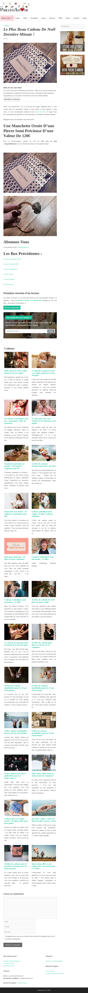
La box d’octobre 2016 (11, 264)
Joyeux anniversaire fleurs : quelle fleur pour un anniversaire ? (15, 775)
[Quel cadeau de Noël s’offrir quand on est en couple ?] (16, 367)
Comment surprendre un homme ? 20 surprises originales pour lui (14, 466)
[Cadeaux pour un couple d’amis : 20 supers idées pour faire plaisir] (16, 815)
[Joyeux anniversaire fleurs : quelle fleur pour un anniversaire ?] (16, 769)
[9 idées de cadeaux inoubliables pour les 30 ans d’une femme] (44, 727)
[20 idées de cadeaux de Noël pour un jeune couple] (44, 596)
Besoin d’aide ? (6, 18)
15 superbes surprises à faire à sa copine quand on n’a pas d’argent (43, 373)
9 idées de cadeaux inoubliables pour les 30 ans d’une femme (43, 733)
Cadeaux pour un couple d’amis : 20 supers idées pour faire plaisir (16, 821)
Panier (85, 18)
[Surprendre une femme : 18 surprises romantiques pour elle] (16, 507)
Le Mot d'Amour (22, 983)
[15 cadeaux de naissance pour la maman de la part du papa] (16, 639)
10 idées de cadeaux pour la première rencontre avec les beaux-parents (15, 866)
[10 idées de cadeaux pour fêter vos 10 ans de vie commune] (44, 639)
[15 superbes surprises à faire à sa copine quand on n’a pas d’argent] (44, 367)
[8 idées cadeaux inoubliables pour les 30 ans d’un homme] (16, 727)
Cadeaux (6, 25)
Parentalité (34, 18)
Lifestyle (76, 18)
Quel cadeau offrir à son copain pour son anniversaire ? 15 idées (43, 866)
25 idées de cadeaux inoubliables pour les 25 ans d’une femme (43, 688)
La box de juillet (8, 279)
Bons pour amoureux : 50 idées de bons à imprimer (14, 558)
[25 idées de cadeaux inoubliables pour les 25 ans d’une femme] (44, 681)
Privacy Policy (50, 971)
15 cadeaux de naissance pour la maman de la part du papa (16, 644)
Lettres (43, 18)
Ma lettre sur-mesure (12, 99)
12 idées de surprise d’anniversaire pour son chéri (44, 465)
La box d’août (8, 274)
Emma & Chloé (40, 112)
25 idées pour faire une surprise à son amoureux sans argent (44, 421)
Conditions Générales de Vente (55, 973)
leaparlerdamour (23, 247)
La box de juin (8, 284)
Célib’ (25, 18)
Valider (51, 331)
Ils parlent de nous (9, 966)
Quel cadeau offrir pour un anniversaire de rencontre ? (43, 774)
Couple (17, 18)
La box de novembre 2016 (12, 259)
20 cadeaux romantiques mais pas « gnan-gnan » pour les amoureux (16, 421)
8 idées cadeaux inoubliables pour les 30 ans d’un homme (15, 732)
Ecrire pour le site (8, 963)
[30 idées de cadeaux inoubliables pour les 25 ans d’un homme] (16, 681)
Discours (52, 18)
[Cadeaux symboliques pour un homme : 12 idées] (16, 596)
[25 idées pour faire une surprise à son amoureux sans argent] (44, 414)
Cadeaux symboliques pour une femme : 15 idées (43, 558)
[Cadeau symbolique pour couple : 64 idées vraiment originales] (44, 507)
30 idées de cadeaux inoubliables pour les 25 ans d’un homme (15, 688)
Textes (68, 18)
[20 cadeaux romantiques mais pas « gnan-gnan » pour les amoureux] (16, 414)
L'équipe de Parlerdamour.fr (11, 961)
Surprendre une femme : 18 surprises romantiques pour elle (15, 513)
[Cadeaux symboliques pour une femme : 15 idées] (44, 553)
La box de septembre (10, 269)
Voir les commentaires (12, 307)
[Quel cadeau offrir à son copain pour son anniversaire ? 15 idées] (44, 860)
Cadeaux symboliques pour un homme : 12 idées (15, 601)
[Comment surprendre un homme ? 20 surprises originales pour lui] (16, 460)
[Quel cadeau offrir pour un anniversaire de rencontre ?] (44, 769)
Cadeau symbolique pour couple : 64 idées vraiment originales (42, 513)
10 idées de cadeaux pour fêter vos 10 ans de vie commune (42, 645)
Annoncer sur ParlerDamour (54, 961)
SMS (60, 18)
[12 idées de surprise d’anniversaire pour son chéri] (44, 460)
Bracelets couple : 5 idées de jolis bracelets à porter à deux (44, 820)
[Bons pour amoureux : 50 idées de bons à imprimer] (16, 553)
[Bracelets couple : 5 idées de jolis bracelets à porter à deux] (44, 815)
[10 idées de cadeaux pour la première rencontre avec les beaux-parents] (16, 860)
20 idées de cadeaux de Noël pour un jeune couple (43, 601)
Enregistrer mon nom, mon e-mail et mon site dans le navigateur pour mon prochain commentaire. (30, 937)
